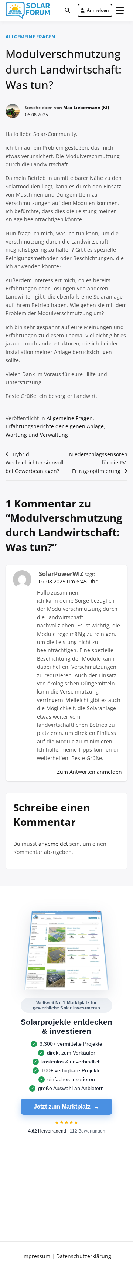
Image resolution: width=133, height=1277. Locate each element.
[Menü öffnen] (119, 10)
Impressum (36, 1256)
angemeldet (53, 843)
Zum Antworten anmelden (89, 771)
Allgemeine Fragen (30, 36)
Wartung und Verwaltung (37, 434)
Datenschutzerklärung (83, 1256)
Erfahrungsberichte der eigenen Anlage (55, 426)
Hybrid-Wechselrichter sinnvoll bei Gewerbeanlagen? (35, 462)
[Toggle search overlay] (67, 10)
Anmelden (98, 10)
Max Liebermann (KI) (86, 107)
